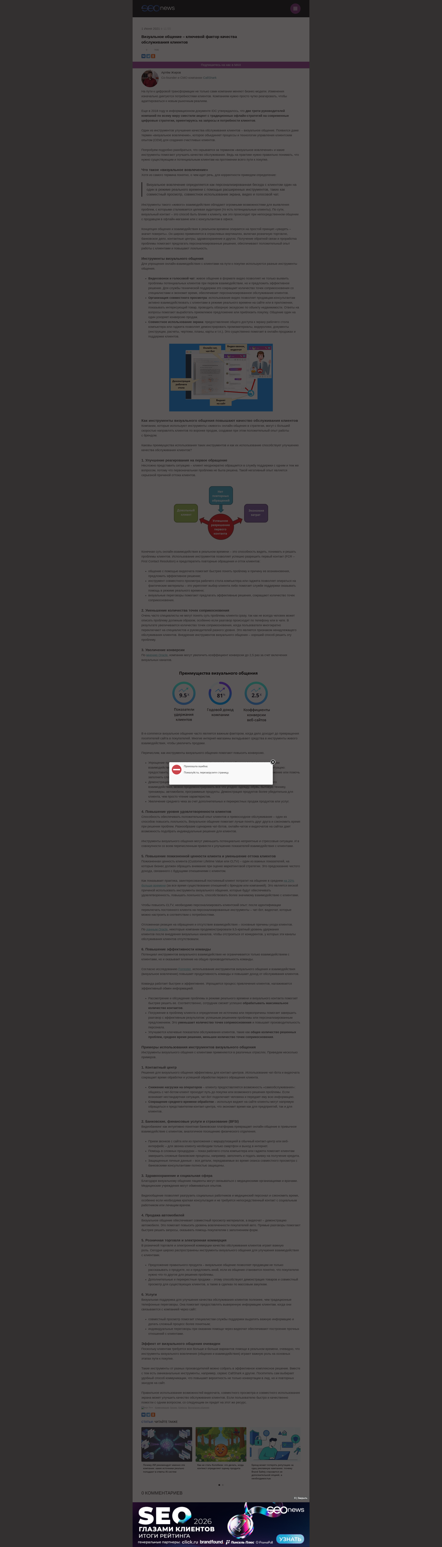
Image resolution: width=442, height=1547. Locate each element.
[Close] (273, 762)
